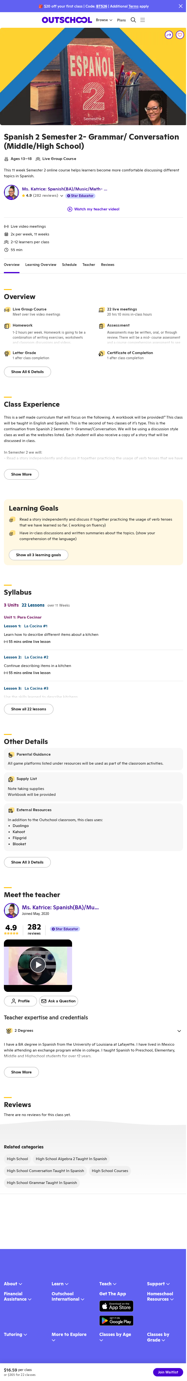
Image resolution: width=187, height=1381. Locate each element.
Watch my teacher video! (97, 209)
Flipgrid (20, 837)
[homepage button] (67, 20)
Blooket (19, 843)
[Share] (169, 35)
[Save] (180, 35)
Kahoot (19, 831)
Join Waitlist (168, 1372)
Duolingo (21, 825)
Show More (21, 474)
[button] (93, 1031)
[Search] (133, 19)
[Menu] (142, 19)
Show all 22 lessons (28, 709)
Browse (102, 20)
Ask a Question (62, 1001)
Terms (134, 6)
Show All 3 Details (27, 862)
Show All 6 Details (27, 371)
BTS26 (101, 6)
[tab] (11, 265)
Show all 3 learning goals (38, 554)
